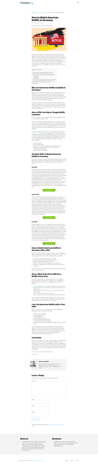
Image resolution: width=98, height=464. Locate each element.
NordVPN (36, 76)
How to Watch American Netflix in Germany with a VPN (44, 79)
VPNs (37, 354)
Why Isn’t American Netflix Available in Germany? (43, 72)
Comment (34, 380)
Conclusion (35, 83)
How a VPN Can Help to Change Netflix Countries (43, 73)
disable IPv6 (36, 293)
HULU (38, 198)
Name (33, 399)
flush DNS (35, 286)
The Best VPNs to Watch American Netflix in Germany (44, 74)
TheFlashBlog (26, 3)
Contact (42, 460)
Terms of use (38, 460)
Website (33, 412)
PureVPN (36, 78)
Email (33, 405)
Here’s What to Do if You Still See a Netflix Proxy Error (44, 80)
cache (45, 286)
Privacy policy (32, 460)
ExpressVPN (37, 77)
